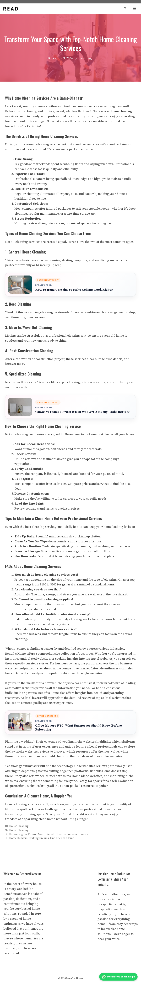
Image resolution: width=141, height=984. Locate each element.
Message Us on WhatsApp (121, 976)
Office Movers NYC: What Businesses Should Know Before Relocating (78, 728)
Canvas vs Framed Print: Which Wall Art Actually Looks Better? (82, 412)
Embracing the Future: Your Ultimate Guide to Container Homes (48, 834)
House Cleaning (19, 826)
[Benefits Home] (10, 8)
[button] (125, 8)
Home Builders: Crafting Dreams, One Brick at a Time (41, 838)
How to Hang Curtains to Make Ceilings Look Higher (74, 290)
